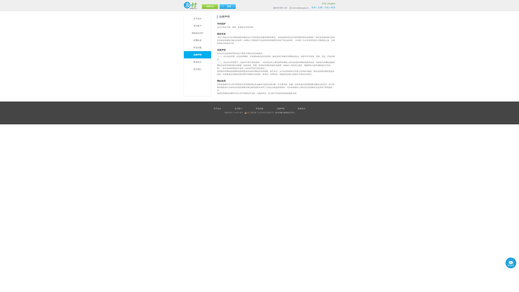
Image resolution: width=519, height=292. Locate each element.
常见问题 (197, 47)
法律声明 (197, 55)
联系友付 (197, 62)
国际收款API (197, 33)
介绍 (326, 7)
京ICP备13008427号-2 (285, 113)
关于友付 (197, 18)
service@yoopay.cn (300, 8)
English (331, 3)
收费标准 (197, 40)
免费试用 (210, 6)
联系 (333, 7)
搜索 (229, 6)
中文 (324, 3)
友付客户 (197, 26)
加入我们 (197, 69)
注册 (320, 7)
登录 (313, 7)
